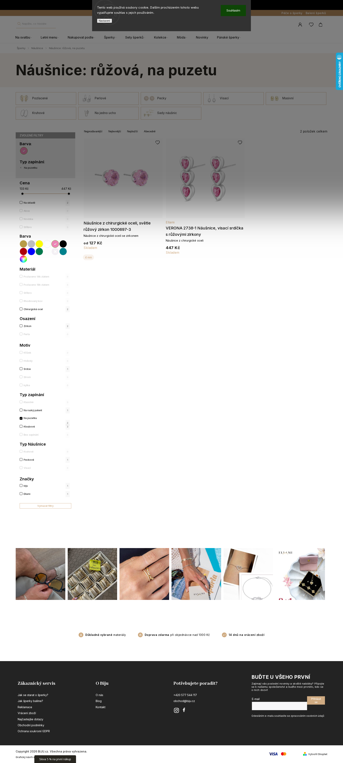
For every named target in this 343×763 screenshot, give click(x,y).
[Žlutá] (39, 244)
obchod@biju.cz (184, 701)
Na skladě (46, 202)
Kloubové (46, 426)
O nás (99, 695)
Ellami (46, 493)
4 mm (88, 257)
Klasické (46, 402)
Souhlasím (233, 10)
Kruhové (46, 451)
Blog (99, 701)
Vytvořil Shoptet (317, 754)
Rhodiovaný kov (46, 301)
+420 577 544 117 (185, 695)
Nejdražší (132, 131)
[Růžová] (24, 151)
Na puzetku (30, 167)
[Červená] (24, 251)
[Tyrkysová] (63, 251)
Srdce (46, 368)
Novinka (46, 219)
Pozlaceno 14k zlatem (46, 276)
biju (46, 485)
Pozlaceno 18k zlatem (46, 284)
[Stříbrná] (32, 244)
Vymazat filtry (45, 505)
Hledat (19, 23)
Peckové (46, 459)
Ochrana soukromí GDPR (34, 731)
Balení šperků (316, 13)
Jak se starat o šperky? (33, 695)
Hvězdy (46, 360)
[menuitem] (25, 37)
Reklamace (25, 707)
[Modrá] (32, 251)
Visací (46, 467)
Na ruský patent (46, 410)
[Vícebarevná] (24, 259)
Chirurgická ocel (46, 309)
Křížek (46, 352)
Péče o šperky (292, 13)
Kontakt (100, 707)
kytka (46, 385)
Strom (46, 377)
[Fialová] (55, 251)
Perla (46, 334)
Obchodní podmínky (31, 725)
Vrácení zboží (27, 713)
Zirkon (46, 326)
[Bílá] (47, 244)
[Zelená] (39, 251)
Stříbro (46, 227)
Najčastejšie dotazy (30, 719)
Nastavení (104, 20)
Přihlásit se (316, 700)
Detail (123, 180)
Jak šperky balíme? (30, 701)
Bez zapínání (46, 434)
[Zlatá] (24, 244)
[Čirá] (47, 251)
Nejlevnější (114, 131)
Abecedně (149, 131)
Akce (46, 210)
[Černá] (63, 244)
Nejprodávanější (93, 131)
